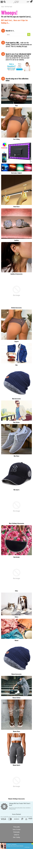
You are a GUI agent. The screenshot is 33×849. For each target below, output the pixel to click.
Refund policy (16, 832)
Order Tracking (16, 837)
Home (2, 6)
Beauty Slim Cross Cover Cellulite (15, 846)
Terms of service (16, 829)
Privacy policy (16, 827)
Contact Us (16, 835)
